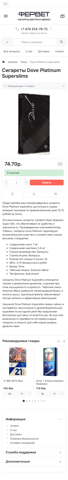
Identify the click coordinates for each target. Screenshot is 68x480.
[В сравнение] (60, 164)
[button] (26, 401)
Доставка (44, 51)
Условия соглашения (22, 442)
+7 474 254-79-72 (34, 29)
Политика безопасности (24, 438)
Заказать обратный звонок (34, 33)
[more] (29, 393)
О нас (29, 51)
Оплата (59, 51)
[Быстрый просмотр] (22, 393)
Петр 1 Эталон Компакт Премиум (50, 382)
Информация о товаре (21, 86)
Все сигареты (12, 51)
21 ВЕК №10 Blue (13, 380)
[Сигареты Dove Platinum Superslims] (34, 124)
